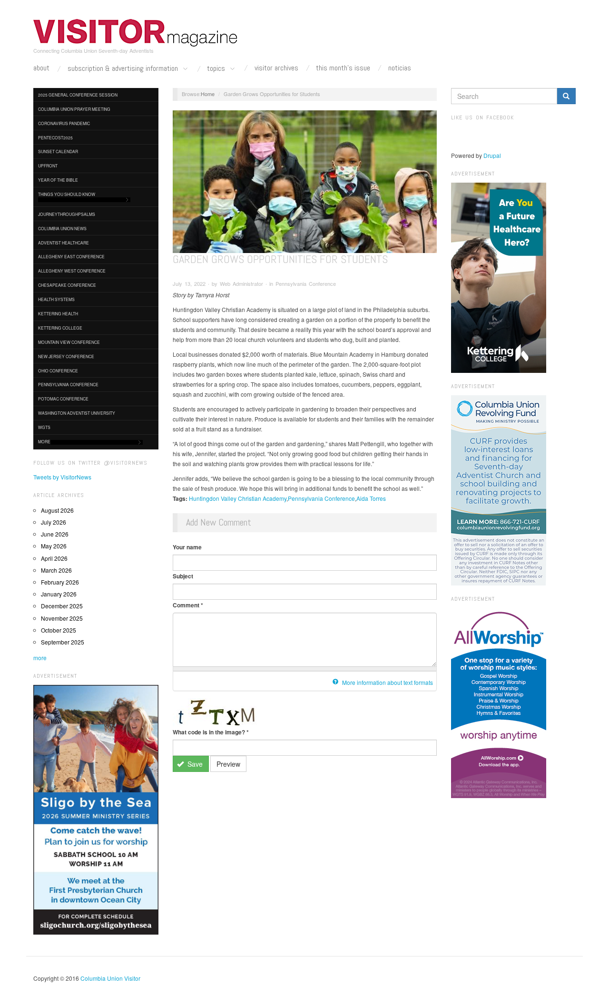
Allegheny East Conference (71, 256)
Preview (228, 764)
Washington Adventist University (76, 413)
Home (208, 94)
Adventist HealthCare (63, 242)
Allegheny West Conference (72, 270)
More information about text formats (387, 682)
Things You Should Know (66, 194)
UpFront (48, 165)
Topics (217, 68)
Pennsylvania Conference (68, 384)
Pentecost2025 (55, 137)
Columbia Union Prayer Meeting (74, 109)
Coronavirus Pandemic (64, 123)
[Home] (135, 33)
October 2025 (58, 630)
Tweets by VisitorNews (62, 477)
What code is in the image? (211, 732)
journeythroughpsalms (66, 214)
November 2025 (62, 618)
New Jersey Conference (66, 356)
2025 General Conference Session (78, 95)
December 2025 (62, 606)
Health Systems (56, 299)
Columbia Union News (62, 228)
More (44, 441)
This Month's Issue (343, 68)
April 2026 (54, 558)
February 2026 (60, 582)
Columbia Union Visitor (110, 978)
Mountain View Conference (69, 342)
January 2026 (59, 594)
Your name (187, 547)
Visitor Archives (276, 68)
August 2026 (57, 510)
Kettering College (60, 328)
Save (194, 764)
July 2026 (53, 522)
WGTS (44, 427)
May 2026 (54, 546)
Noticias (399, 68)
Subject (183, 576)
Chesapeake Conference (67, 285)
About (41, 68)
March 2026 (56, 570)
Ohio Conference (58, 370)
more (40, 658)
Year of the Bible (58, 180)
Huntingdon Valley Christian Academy (237, 498)
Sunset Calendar (58, 151)
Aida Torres (371, 498)
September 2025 (62, 642)
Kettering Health (58, 313)
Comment (188, 605)
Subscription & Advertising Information (124, 68)
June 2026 (55, 534)
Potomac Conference (63, 398)
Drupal (492, 155)
